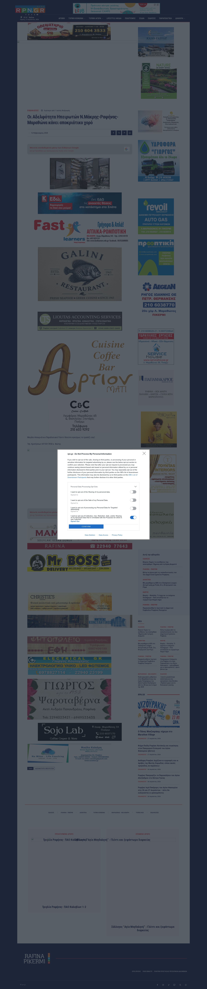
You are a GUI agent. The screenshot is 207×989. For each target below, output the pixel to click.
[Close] (145, 454)
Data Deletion (90, 535)
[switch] (133, 491)
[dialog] (103, 494)
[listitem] (103, 486)
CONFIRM (86, 526)
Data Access (103, 535)
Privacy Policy (117, 535)
